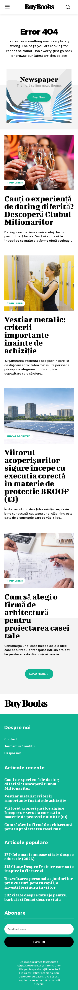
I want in (39, 942)
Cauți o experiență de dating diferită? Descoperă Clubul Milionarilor (39, 210)
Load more (37, 673)
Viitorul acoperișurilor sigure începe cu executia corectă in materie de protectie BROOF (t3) (36, 475)
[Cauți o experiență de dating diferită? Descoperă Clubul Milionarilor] (39, 162)
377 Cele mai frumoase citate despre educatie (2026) (39, 856)
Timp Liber (15, 183)
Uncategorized (19, 436)
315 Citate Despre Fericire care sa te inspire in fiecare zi (39, 868)
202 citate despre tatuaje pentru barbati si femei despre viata (35, 897)
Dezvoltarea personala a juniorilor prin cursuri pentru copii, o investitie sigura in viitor (38, 883)
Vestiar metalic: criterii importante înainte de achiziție (34, 335)
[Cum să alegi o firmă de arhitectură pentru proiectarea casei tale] (39, 560)
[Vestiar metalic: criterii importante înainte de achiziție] (39, 283)
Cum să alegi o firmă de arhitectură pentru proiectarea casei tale (37, 616)
